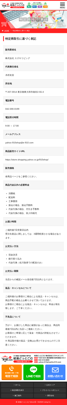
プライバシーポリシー (50, 390)
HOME (6, 31)
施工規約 (17, 395)
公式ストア (50, 385)
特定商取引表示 (18, 390)
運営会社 (50, 395)
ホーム (17, 385)
